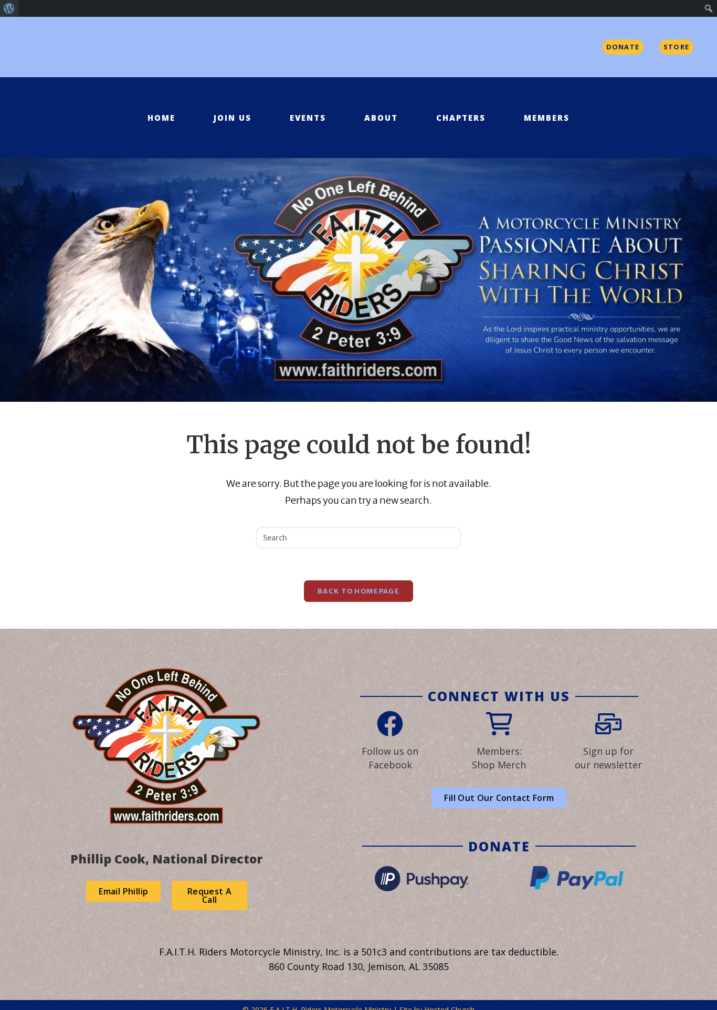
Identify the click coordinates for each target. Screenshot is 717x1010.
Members (547, 117)
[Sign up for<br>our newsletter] (608, 724)
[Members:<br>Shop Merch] (499, 724)
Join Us (232, 117)
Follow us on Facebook (390, 757)
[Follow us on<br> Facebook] (390, 724)
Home (161, 117)
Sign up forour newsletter (608, 757)
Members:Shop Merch (499, 757)
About (381, 117)
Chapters (461, 117)
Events (308, 117)
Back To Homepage (358, 591)
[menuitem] (9, 8)
